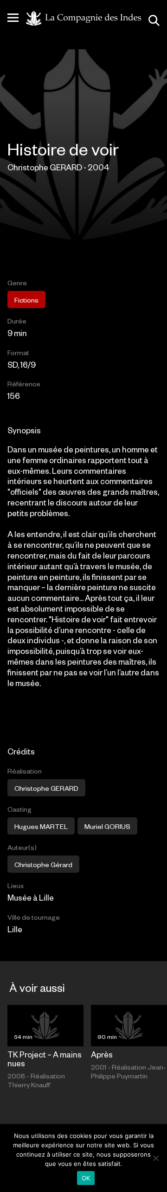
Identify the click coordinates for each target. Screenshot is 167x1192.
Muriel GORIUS (107, 826)
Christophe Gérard (43, 864)
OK (86, 1178)
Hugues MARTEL (41, 826)
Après (102, 1054)
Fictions (26, 300)
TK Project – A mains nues (44, 1058)
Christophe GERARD (46, 788)
